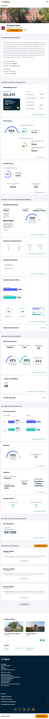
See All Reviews (24, 604)
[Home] (5, 2)
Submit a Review (40, 545)
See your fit (5, 229)
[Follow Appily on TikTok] (28, 709)
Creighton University (31, 633)
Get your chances (32, 222)
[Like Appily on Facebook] (24, 709)
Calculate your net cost (8, 97)
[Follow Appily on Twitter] (19, 709)
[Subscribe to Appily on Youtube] (33, 709)
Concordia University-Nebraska (12, 633)
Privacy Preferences (5, 685)
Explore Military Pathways (8, 107)
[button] (25, 30)
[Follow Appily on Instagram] (15, 709)
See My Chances (14, 30)
